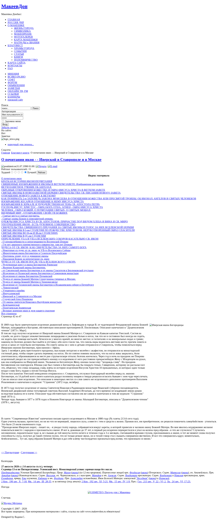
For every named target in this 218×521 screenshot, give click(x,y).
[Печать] (41, 166)
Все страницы (9, 313)
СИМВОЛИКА (22, 31)
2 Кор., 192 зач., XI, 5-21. (95, 481)
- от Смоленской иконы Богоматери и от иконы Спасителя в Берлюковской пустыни (47, 270)
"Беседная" (142, 478)
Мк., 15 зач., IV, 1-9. (119, 481)
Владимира (131, 475)
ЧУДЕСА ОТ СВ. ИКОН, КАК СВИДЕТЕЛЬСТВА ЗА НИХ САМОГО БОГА (43, 247)
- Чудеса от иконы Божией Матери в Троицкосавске (29, 282)
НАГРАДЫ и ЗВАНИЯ (26, 42)
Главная (5, 152)
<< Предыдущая (10, 452)
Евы (24, 478)
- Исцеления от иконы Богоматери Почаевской (26, 276)
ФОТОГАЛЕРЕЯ (23, 36)
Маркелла (175, 472)
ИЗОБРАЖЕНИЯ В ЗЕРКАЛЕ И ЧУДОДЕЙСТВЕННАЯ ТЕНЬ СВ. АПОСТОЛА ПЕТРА (50, 204)
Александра (76, 478)
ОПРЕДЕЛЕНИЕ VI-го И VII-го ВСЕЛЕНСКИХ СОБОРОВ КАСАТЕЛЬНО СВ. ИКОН (49, 238)
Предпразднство (10, 472)
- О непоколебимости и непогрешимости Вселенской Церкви (34, 241)
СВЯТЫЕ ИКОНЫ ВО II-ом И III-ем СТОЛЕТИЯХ (29, 233)
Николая (178, 475)
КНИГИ (18, 57)
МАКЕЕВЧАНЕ (23, 34)
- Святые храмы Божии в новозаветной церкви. (27, 218)
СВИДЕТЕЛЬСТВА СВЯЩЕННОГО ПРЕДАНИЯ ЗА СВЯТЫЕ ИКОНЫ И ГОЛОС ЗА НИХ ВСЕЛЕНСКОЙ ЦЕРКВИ (67, 227)
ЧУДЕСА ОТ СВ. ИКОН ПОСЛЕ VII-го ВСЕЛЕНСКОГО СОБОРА (38, 261)
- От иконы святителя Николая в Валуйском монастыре (31, 302)
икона (75, 472)
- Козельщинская (10, 305)
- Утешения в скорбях (13, 290)
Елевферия (7, 478)
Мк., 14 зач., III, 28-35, (40, 481)
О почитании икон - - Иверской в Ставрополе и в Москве (51, 159)
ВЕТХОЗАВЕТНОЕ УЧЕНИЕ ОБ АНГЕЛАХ (26, 187)
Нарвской (164, 478)
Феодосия (134, 472)
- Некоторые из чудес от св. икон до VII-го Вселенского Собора (35, 250)
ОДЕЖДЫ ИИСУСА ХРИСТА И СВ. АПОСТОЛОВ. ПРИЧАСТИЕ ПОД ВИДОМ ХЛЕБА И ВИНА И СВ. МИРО (64, 221)
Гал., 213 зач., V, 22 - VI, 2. (152, 481)
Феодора (58, 478)
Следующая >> (29, 452)
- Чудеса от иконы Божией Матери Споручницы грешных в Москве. (38, 279)
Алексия (112, 475)
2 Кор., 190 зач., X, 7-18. (14, 481)
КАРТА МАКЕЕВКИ (26, 39)
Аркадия (5, 475)
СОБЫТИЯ (20, 51)
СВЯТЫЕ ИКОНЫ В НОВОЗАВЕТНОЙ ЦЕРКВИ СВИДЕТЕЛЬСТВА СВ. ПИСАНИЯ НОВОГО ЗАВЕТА (61, 192)
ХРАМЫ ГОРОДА (24, 48)
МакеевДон (14, 6)
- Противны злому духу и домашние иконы (24, 256)
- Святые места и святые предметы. (20, 215)
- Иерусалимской (10, 293)
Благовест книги (20, 152)
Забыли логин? (9, 127)
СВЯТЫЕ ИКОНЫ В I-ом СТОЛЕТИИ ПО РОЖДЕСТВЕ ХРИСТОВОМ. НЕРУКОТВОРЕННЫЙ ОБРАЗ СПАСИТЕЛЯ (68, 230)
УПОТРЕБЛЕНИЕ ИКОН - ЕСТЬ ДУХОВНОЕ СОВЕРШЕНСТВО (38, 224)
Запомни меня (13, 121)
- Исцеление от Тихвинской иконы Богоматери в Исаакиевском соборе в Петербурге (47, 284)
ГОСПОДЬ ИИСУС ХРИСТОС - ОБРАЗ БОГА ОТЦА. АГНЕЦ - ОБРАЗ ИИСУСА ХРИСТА (52, 207)
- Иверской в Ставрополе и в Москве (21, 296)
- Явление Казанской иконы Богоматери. (23, 267)
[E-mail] (52, 166)
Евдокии (42, 478)
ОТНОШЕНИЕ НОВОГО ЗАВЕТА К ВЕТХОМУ (28, 195)
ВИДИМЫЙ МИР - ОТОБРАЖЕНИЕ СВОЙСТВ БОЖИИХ (34, 213)
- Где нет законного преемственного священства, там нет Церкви (36, 244)
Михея (67, 472)
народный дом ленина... (21, 144)
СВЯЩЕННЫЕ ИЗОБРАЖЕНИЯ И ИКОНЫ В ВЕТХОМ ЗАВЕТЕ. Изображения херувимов (52, 184)
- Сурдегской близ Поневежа (17, 299)
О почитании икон (11, 178)
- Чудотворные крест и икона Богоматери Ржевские (29, 264)
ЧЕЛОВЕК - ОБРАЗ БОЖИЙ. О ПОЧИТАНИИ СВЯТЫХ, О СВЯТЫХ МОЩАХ (46, 210)
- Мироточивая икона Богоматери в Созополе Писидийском (34, 253)
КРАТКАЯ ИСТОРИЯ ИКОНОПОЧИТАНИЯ (26, 181)
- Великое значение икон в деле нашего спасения (28, 310)
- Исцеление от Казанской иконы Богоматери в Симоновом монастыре (40, 273)
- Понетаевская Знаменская (16, 307)
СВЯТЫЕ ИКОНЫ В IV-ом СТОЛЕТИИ (23, 236)
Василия (50, 475)
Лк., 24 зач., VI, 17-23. (179, 481)
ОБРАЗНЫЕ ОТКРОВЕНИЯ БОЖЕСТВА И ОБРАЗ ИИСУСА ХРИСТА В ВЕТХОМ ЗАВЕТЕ (53, 190)
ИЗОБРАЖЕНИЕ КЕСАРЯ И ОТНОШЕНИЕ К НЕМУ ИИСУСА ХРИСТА (42, 201)
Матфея (96, 475)
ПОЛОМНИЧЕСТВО (26, 59)
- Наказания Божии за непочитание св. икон (25, 259)
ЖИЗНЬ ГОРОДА (24, 28)
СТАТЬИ (19, 54)
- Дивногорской (10, 287)
